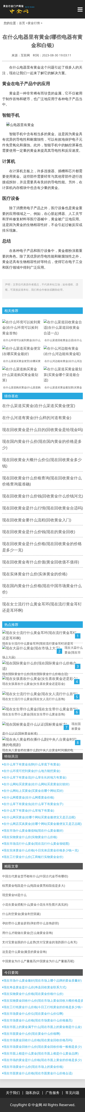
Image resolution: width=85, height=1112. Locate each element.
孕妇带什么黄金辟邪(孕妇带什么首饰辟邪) (30, 923)
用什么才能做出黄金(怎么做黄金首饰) (27, 933)
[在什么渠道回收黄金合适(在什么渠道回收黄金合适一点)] (63, 327)
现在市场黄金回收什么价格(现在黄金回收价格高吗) (37, 1040)
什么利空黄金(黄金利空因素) (21, 914)
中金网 (37, 1104)
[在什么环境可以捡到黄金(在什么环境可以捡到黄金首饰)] (21, 327)
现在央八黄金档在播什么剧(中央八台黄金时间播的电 (37, 750)
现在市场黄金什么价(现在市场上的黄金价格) (33, 1067)
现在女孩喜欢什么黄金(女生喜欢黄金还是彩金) (33, 684)
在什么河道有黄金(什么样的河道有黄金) (36, 417)
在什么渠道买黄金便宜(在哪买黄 (22, 361)
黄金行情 (34, 23)
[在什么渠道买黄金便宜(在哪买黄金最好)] (21, 350)
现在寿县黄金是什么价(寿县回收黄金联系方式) (34, 987)
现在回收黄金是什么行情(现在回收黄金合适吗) (42, 508)
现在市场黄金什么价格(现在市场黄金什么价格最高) (37, 1020)
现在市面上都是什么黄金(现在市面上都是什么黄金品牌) (40, 1053)
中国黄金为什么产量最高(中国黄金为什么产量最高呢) (38, 961)
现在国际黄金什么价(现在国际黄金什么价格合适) (35, 674)
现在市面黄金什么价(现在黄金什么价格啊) (31, 1033)
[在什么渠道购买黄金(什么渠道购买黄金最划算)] (21, 374)
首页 (22, 23)
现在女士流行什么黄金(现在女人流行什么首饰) (33, 699)
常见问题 (72, 1092)
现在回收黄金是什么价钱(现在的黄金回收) (38, 531)
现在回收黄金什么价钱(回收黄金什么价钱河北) (42, 496)
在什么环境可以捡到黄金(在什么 (22, 340)
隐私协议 (33, 1092)
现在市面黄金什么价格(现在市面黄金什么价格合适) (37, 1073)
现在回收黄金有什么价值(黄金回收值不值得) (40, 561)
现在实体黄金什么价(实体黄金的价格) (34, 573)
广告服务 (53, 1092)
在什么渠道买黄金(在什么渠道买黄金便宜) (38, 405)
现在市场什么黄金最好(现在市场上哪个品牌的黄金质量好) (42, 980)
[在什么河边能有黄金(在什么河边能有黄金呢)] (63, 350)
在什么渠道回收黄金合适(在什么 (63, 340)
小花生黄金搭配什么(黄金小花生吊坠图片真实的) (35, 904)
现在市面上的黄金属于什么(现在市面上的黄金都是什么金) (42, 1027)
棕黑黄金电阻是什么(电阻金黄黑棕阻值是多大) (33, 885)
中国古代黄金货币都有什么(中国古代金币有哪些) (35, 876)
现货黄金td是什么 (14, 895)
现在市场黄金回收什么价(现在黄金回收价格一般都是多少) (42, 1047)
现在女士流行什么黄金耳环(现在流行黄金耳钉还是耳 (37, 643)
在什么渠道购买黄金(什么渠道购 (22, 387)
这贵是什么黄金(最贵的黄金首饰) (24, 952)
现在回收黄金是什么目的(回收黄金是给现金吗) (42, 429)
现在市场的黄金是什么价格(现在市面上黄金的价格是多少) (42, 1060)
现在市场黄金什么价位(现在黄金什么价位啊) (33, 1013)
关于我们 (13, 1092)
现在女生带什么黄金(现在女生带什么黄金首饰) (33, 714)
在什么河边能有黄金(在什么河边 (63, 361)
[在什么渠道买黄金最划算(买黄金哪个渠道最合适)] (63, 374)
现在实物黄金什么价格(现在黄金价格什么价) (33, 994)
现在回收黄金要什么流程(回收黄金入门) (36, 519)
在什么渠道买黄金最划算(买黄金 (63, 387)
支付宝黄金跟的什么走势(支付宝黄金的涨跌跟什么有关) (39, 942)
